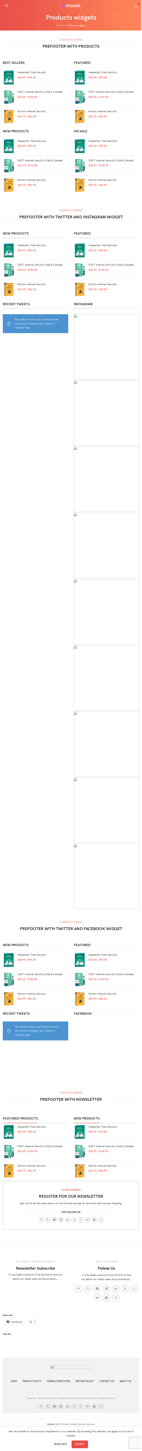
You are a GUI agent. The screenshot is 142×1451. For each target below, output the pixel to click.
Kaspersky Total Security (32, 72)
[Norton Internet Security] (9, 116)
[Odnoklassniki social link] (74, 1220)
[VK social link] (87, 1220)
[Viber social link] (101, 1220)
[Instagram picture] (106, 346)
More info (61, 1444)
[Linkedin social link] (67, 1220)
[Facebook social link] (41, 1220)
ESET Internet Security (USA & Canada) (40, 91)
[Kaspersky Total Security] (9, 77)
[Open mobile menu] (6, 5)
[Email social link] (54, 1220)
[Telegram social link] (94, 1220)
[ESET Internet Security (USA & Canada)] (9, 97)
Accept (79, 1444)
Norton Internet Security (31, 111)
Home (60, 25)
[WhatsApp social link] (81, 1220)
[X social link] (47, 1220)
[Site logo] (71, 5)
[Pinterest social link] (61, 1220)
